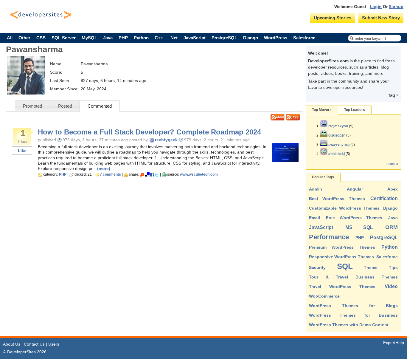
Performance (329, 237)
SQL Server (64, 37)
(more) (103, 168)
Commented (100, 106)
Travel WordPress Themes (342, 286)
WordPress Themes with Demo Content (349, 324)
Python (141, 37)
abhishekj (336, 154)
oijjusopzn (336, 135)
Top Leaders (354, 110)
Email (314, 217)
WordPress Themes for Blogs (353, 305)
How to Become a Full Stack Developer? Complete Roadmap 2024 (149, 132)
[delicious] (147, 174)
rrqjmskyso (338, 126)
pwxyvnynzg (338, 145)
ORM (391, 227)
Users (53, 344)
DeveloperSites (41, 15)
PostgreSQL (224, 37)
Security (317, 267)
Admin (315, 189)
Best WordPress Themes (337, 198)
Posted (65, 106)
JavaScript (195, 37)
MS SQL (359, 227)
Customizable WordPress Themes (344, 208)
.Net (173, 37)
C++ (159, 37)
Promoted (32, 106)
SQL (345, 266)
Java (108, 37)
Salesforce (304, 37)
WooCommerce (324, 296)
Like (22, 150)
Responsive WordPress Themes (341, 256)
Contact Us (34, 344)
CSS (41, 37)
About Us (11, 344)
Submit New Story (381, 17)
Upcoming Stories (332, 17)
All (10, 37)
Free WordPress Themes (354, 217)
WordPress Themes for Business (353, 315)
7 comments (110, 174)
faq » (394, 95)
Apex (392, 189)
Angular (355, 189)
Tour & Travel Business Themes (353, 277)
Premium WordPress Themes (342, 247)
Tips (393, 267)
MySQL (89, 37)
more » (392, 164)
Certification (384, 198)
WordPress (275, 37)
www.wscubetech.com (199, 174)
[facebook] (152, 174)
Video (391, 286)
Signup (396, 6)
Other (24, 37)
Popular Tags (323, 177)
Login (376, 6)
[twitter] (156, 174)
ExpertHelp (393, 342)
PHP (123, 37)
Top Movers (322, 110)
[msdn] (142, 174)
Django (250, 37)
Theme (371, 267)
